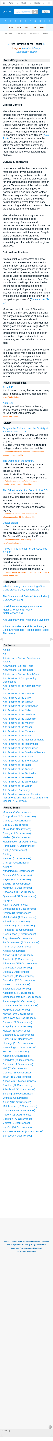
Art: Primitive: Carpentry (16, 790)
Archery (7, 866)
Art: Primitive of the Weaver (18, 777)
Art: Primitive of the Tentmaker (20, 773)
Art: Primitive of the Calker (17, 710)
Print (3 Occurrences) (15, 850)
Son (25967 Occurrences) (17, 1135)
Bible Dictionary (35, 626)
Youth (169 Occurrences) (17, 1076)
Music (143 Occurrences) (17, 829)
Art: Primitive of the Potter (17, 735)
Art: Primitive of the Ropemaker (20, 743)
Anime (6, 649)
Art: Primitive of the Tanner (18, 769)
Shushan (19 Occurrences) (18, 1064)
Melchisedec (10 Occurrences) (20, 1106)
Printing (7, 854)
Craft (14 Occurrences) (16, 862)
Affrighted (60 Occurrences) (18, 871)
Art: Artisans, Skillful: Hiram (18, 665)
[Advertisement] (30, 1196)
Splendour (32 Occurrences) (19, 980)
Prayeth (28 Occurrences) (17, 1026)
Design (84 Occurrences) (17, 913)
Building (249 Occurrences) (18, 1093)
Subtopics (21, 51)
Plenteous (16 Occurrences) (18, 929)
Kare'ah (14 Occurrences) (17, 1127)
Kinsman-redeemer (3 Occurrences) (23, 1131)
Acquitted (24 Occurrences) (18, 992)
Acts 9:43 (8, 387)
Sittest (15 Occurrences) (16, 984)
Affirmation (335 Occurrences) (20, 963)
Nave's (26, 48)
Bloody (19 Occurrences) (17, 833)
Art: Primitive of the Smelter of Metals (24, 752)
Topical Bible (33, 629)
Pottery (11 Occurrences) (17, 1114)
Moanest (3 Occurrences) (17, 812)
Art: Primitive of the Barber (18, 702)
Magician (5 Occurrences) (17, 887)
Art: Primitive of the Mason (18, 727)
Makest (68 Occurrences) (17, 1030)
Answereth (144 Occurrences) (20, 1081)
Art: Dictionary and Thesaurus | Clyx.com (26, 619)
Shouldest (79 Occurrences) (18, 1060)
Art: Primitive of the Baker (17, 697)
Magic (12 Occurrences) (16, 1009)
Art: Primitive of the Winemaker (20, 781)
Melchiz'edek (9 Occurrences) (19, 917)
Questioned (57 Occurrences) (19, 896)
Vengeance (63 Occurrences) (19, 908)
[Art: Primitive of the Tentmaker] (49, 645)
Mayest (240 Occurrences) (18, 1013)
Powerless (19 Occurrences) (19, 925)
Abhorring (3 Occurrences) (18, 955)
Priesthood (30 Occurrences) (19, 1089)
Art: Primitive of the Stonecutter (20, 760)
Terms (33, 51)
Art (4, 654)
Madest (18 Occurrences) (17, 837)
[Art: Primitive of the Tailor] (3, 645)
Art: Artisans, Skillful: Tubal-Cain (21, 674)
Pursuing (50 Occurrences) (18, 1039)
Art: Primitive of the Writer (17, 785)
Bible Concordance (13, 626)
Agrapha (7, 900)
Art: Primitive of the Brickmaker (20, 706)
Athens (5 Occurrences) (16, 1055)
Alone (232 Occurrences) (17, 1102)
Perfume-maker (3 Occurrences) (21, 942)
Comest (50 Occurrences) (17, 875)
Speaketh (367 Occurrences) (19, 1034)
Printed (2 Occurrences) (16, 921)
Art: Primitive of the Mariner (18, 722)
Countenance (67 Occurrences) (20, 1005)
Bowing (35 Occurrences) (17, 883)
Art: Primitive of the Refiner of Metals (23, 739)
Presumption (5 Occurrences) (19, 934)
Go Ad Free (5, 1431)
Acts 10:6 (8, 403)
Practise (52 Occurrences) (17, 1085)
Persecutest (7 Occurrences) (19, 845)
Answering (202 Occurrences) (19, 1047)
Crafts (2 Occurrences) (15, 1097)
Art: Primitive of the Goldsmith (19, 718)
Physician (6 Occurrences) (18, 938)
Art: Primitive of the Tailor (17, 764)
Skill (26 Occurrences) (15, 824)
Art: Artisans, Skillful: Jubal (18, 670)
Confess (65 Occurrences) (17, 1072)
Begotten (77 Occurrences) (18, 1118)
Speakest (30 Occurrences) (18, 892)
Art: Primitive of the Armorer (18, 693)
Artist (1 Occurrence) (14, 950)
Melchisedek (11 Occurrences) (20, 841)
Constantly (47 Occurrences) (19, 1110)
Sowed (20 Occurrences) (17, 988)
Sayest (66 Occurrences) (17, 879)
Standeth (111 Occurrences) (18, 976)
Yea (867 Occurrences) (16, 1051)
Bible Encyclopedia (13, 629)
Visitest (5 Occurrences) (16, 1123)
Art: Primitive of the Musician (19, 731)
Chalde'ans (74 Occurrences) (19, 1018)
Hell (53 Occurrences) (15, 1068)
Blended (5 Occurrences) (17, 858)
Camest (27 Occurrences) (17, 967)
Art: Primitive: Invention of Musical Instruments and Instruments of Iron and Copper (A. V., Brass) (25, 797)
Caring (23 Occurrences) (17, 820)
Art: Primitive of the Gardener (19, 714)
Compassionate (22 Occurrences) (22, 997)
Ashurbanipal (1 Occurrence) (19, 1001)
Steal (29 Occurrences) (16, 971)
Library (36, 48)
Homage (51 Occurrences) (18, 1043)
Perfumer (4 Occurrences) (17, 946)
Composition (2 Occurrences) (19, 816)
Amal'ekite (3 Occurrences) (18, 959)
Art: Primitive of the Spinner (18, 756)
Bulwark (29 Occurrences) (17, 1022)
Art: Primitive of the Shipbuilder (20, 748)
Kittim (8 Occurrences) (15, 904)
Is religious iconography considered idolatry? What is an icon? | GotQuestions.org (23, 610)
